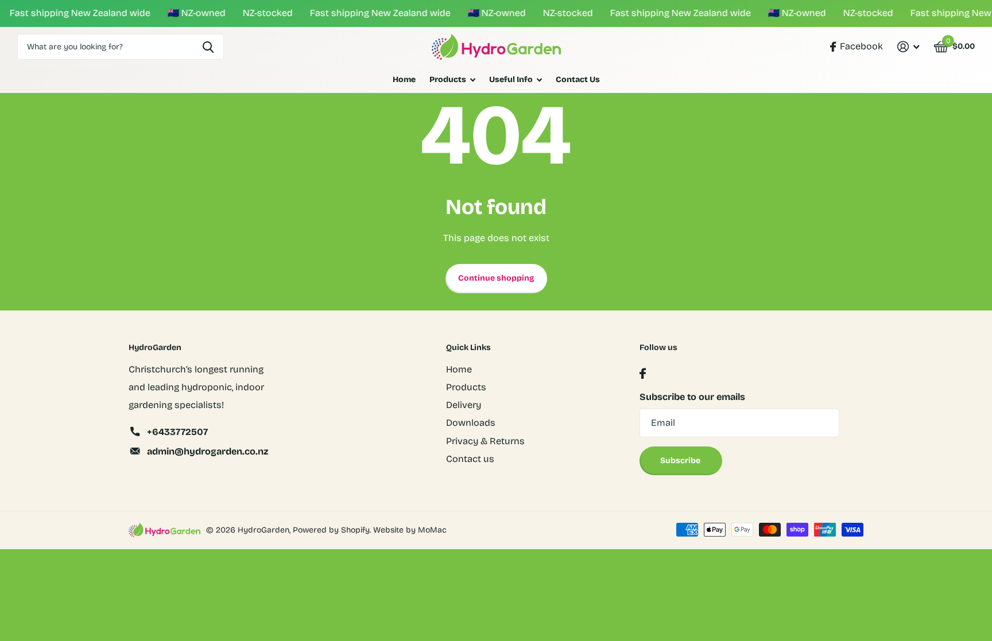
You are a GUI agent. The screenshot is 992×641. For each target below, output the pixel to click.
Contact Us (578, 79)
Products (447, 79)
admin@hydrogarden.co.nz (207, 451)
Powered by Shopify (331, 530)
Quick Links (468, 347)
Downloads (470, 422)
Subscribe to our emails (692, 396)
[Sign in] (908, 47)
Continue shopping (496, 278)
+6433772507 (177, 431)
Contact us (470, 458)
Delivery (463, 404)
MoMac (432, 530)
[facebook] (643, 373)
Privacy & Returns (485, 441)
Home (404, 79)
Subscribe (681, 460)
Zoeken (208, 47)
